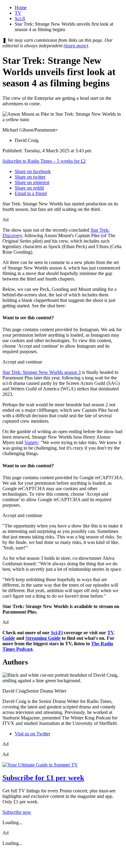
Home (21, 7)
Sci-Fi (57, 632)
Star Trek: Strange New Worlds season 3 (41, 372)
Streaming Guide (43, 638)
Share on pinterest (32, 182)
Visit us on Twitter (32, 733)
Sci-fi (20, 18)
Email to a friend (31, 193)
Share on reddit (29, 187)
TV (18, 13)
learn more (75, 45)
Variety (31, 442)
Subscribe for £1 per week (43, 778)
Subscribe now (16, 812)
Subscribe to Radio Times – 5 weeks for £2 (44, 161)
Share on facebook (33, 171)
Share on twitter (30, 176)
